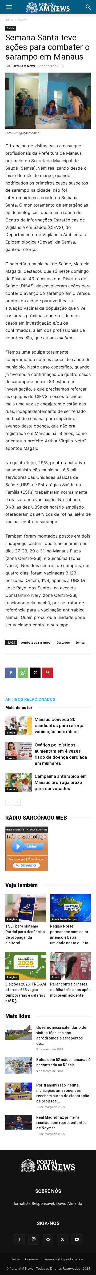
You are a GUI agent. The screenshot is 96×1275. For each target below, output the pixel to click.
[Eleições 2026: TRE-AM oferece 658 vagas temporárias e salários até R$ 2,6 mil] (25, 966)
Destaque (63, 642)
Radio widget (17, 859)
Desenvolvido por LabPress (63, 1259)
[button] (9, 7)
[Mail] (48, 1239)
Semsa (80, 642)
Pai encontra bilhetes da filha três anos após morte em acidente (70, 989)
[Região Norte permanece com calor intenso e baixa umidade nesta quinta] (70, 908)
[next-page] (17, 802)
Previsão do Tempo (64, 919)
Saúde (22, 20)
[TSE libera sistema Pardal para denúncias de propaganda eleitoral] (25, 908)
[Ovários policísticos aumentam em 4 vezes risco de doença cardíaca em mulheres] (18, 751)
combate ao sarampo (36, 642)
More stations (36, 859)
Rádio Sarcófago (26, 837)
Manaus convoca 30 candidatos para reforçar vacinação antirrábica (60, 725)
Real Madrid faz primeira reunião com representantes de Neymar (61, 1122)
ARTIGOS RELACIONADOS (30, 699)
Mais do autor (19, 707)
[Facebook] (10, 673)
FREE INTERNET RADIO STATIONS (26, 829)
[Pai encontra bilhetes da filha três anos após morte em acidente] (70, 966)
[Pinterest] (47, 673)
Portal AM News (23, 66)
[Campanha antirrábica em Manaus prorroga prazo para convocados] (18, 782)
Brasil (55, 977)
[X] (35, 673)
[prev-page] (8, 802)
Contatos (31, 1259)
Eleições (12, 919)
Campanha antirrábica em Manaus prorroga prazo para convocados (61, 782)
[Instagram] (33, 1239)
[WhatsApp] (23, 673)
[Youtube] (76, 1239)
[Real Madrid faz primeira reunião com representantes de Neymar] (18, 1122)
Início (9, 20)
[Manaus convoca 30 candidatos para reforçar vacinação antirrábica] (18, 725)
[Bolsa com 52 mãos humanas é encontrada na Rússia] (18, 1065)
